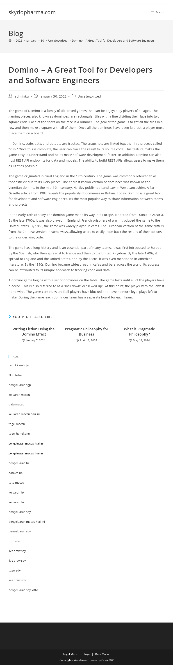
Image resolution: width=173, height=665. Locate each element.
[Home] (10, 40)
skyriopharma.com (32, 12)
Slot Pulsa (15, 375)
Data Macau (102, 654)
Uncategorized (89, 96)
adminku (22, 96)
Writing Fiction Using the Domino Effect (34, 331)
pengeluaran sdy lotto (23, 590)
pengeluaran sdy (20, 531)
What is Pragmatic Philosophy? (139, 331)
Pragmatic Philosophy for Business (86, 331)
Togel (87, 654)
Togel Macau (71, 654)
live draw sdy (17, 580)
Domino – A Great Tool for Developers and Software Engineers (113, 40)
